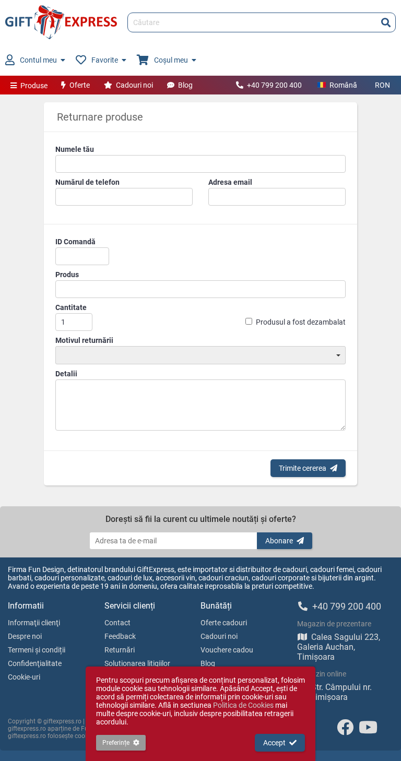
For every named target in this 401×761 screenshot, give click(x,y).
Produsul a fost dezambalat (301, 322)
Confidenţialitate (35, 663)
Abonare (279, 541)
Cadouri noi (134, 85)
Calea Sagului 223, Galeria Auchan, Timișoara (338, 647)
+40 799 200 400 (274, 85)
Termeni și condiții (36, 650)
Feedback (120, 636)
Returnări (119, 650)
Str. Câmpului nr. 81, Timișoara (334, 692)
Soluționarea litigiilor (137, 663)
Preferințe (115, 742)
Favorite (104, 60)
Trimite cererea (302, 468)
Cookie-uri (24, 677)
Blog (185, 85)
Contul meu (38, 60)
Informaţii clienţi (34, 623)
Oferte (79, 85)
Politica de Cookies (243, 705)
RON (382, 85)
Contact (117, 623)
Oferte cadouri (223, 623)
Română (343, 85)
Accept (274, 743)
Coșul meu (171, 60)
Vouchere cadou (226, 650)
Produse (34, 85)
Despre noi (25, 636)
